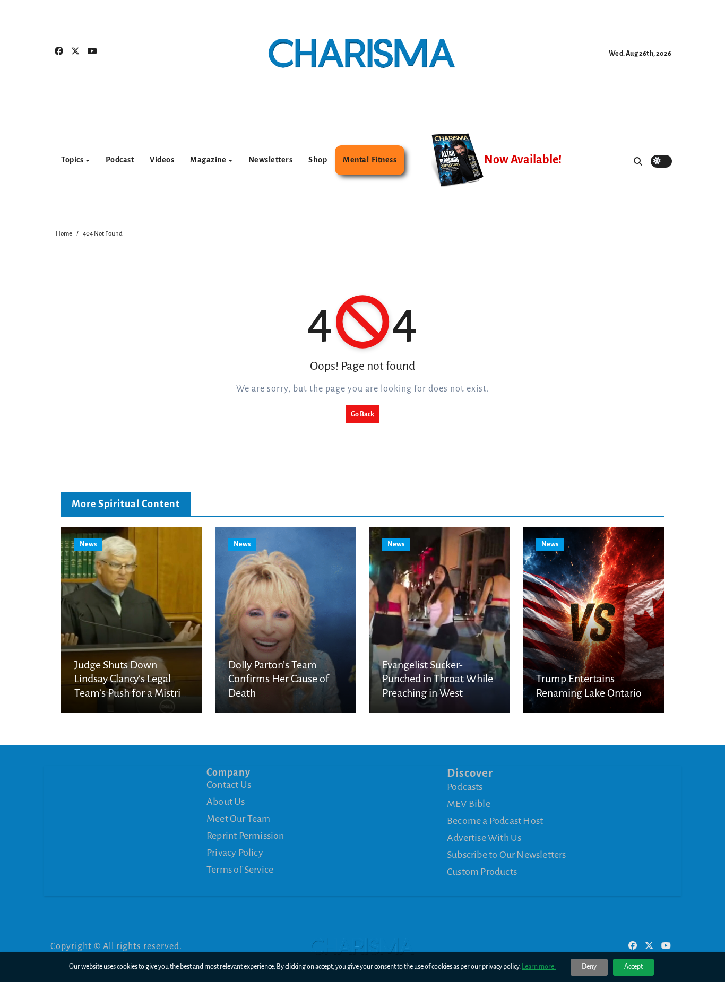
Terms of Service (239, 869)
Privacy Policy (234, 852)
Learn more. (539, 966)
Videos (162, 159)
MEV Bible (468, 803)
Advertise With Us (484, 837)
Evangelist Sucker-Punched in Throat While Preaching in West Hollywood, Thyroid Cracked (437, 693)
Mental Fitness (369, 159)
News (88, 544)
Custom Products (482, 871)
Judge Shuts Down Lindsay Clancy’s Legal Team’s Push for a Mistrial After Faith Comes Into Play (131, 693)
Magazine (209, 159)
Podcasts (465, 786)
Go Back (362, 414)
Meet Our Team (238, 818)
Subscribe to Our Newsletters (506, 854)
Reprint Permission (245, 835)
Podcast (120, 159)
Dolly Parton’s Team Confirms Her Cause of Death (278, 679)
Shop (317, 159)
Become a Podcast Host (495, 820)
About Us (225, 801)
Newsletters (270, 159)
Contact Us (228, 784)
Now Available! (523, 159)
